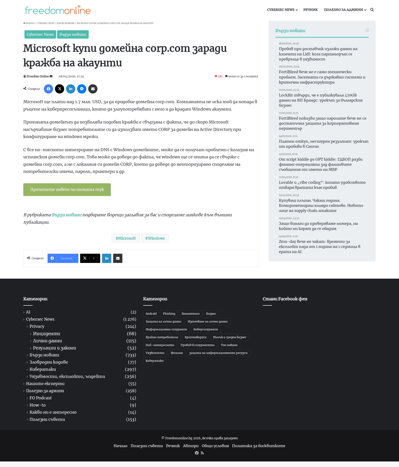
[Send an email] (51, 76)
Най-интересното (160, 345)
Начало (30, 23)
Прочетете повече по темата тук (67, 189)
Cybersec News (280, 10)
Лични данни (47, 340)
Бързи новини (66, 23)
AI (28, 312)
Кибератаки (43, 369)
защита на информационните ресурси (218, 353)
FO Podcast (41, 398)
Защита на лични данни (163, 321)
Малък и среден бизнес (229, 337)
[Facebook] (48, 88)
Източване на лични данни (208, 321)
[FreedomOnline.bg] (57, 10)
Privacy (37, 326)
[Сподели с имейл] (92, 88)
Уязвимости (155, 353)
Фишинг (177, 353)
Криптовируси (196, 337)
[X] (59, 88)
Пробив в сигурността (198, 345)
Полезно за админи (343, 10)
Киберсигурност (205, 329)
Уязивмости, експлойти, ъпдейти (67, 376)
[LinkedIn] (70, 88)
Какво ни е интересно (53, 412)
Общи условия (215, 445)
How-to (38, 405)
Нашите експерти (45, 383)
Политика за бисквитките (258, 445)
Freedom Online (38, 76)
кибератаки (155, 360)
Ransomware (191, 313)
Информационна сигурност (166, 329)
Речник (310, 10)
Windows (156, 238)
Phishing (169, 313)
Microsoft (127, 238)
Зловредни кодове (49, 362)
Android (151, 313)
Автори (191, 445)
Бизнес (211, 313)
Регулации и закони (54, 348)
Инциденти (46, 333)
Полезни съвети (47, 419)
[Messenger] (81, 88)
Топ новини (229, 345)
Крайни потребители (162, 337)
